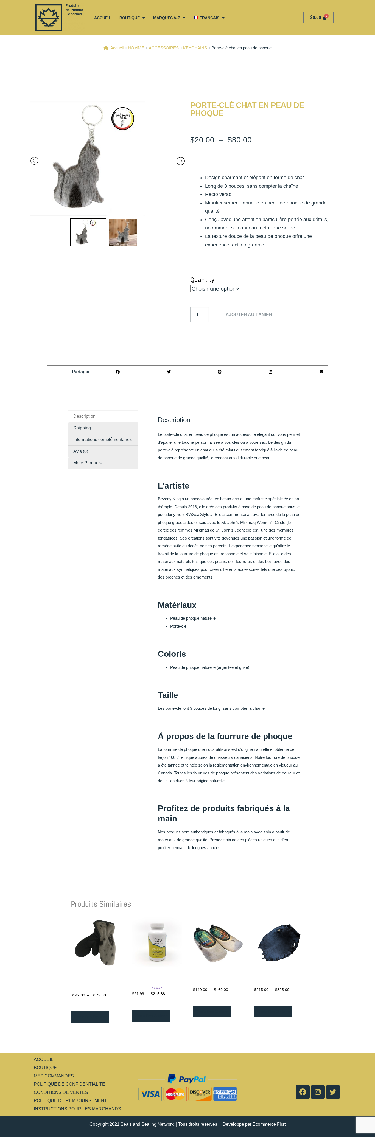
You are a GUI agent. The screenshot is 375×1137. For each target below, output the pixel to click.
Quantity (202, 279)
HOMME (136, 48)
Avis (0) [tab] (80, 451)
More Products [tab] (87, 463)
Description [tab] (84, 416)
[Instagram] (318, 1092)
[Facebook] (303, 1092)
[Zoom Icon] (107, 158)
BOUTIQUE (129, 18)
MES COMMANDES (54, 1076)
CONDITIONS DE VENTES (61, 1092)
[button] (118, 372)
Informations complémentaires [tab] (102, 439)
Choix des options (90, 1017)
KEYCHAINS (195, 48)
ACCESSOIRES (164, 48)
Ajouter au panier (249, 314)
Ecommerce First (269, 1124)
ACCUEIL (102, 18)
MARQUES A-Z (166, 18)
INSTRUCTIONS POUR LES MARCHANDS (77, 1109)
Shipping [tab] (82, 428)
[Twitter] (333, 1092)
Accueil (117, 48)
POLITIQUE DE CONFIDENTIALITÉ (69, 1084)
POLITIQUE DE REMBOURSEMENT (70, 1100)
